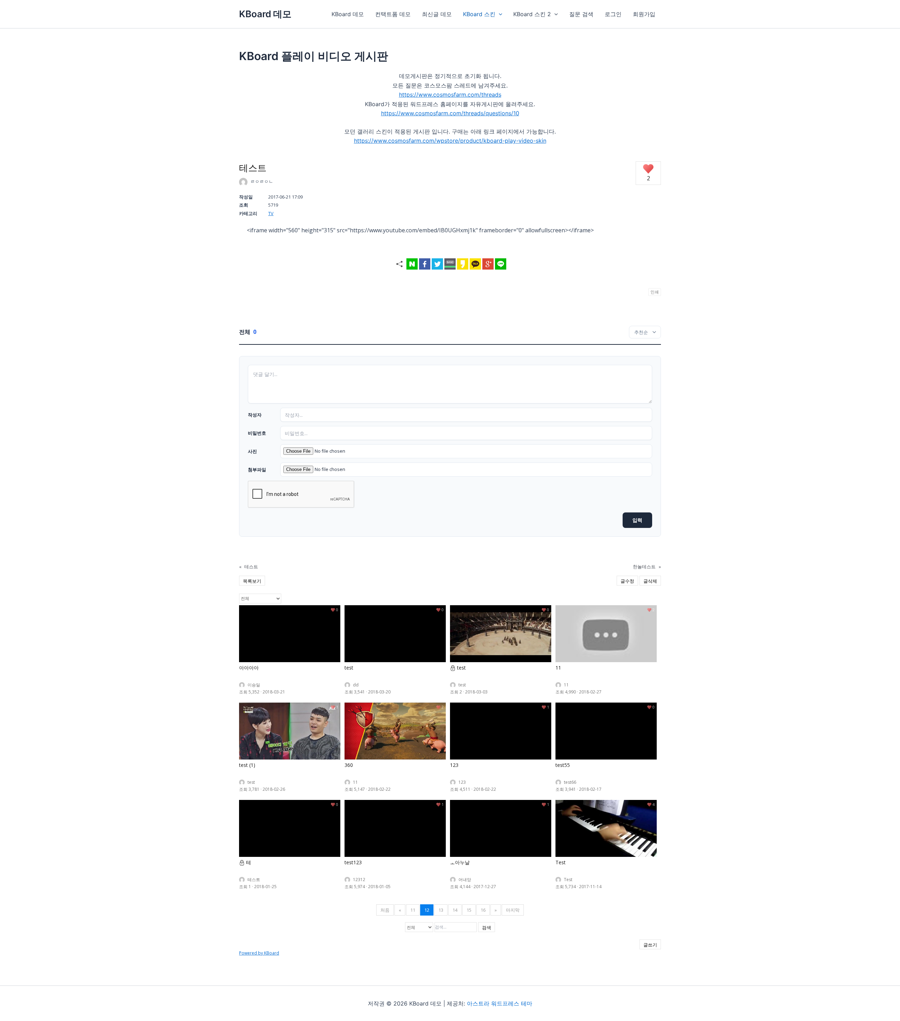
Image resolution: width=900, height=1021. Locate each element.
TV (271, 213)
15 (469, 910)
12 (426, 910)
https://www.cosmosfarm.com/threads (450, 94)
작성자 (255, 415)
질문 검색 (581, 14)
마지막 (513, 910)
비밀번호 (257, 433)
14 (454, 910)
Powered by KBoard (259, 953)
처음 (385, 910)
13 (440, 910)
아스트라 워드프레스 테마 (499, 1003)
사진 (252, 451)
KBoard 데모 (265, 13)
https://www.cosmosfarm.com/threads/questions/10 (450, 113)
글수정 (627, 581)
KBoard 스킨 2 (532, 14)
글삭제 (650, 581)
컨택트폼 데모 (393, 14)
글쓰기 (650, 945)
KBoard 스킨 (479, 14)
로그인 (613, 14)
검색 (486, 927)
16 (483, 910)
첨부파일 (257, 469)
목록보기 (252, 581)
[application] (498, 14)
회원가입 (644, 14)
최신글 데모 (437, 14)
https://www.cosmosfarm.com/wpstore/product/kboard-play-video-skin (450, 140)
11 (412, 910)
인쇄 (654, 292)
